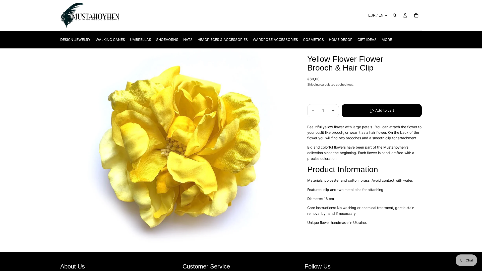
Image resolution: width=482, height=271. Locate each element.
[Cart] (416, 15)
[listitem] (386, 39)
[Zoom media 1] (177, 150)
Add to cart (384, 110)
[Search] (394, 15)
